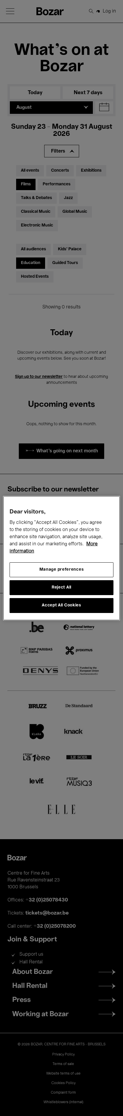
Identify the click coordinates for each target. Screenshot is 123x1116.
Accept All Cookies (61, 605)
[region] (61, 558)
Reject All (61, 587)
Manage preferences (61, 570)
